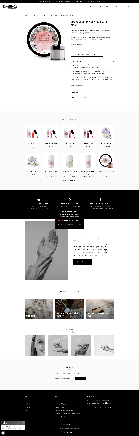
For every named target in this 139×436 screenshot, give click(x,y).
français (65, 425)
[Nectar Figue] (69, 133)
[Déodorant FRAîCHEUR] (69, 161)
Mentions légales (60, 407)
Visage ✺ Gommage (40, 15)
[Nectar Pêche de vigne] (33, 133)
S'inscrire (80, 378)
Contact (27, 410)
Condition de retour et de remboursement (67, 414)
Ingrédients (75, 93)
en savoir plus (82, 262)
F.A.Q (57, 401)
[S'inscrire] (79, 224)
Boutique (27, 404)
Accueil (27, 15)
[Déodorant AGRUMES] (88, 161)
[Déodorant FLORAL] (51, 161)
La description (76, 61)
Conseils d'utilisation (78, 97)
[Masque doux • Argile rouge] (106, 161)
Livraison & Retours (61, 404)
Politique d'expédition (61, 417)
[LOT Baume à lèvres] (33, 161)
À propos (27, 407)
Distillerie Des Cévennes (68, 429)
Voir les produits (69, 181)
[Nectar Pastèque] (51, 133)
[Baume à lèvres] (106, 133)
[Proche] (81, 210)
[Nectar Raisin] (88, 133)
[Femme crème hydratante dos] (81, 345)
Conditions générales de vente (64, 410)
